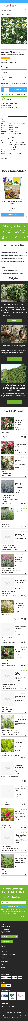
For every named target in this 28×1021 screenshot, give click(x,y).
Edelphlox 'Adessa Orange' (20, 445)
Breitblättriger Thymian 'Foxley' (20, 535)
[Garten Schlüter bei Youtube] (13, 1006)
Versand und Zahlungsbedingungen (8, 954)
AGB (18, 911)
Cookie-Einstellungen (5, 970)
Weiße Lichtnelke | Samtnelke (20, 627)
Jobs (2, 964)
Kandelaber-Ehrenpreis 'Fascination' (19, 558)
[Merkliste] (22, 436)
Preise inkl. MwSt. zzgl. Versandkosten (10, 83)
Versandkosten (23, 1015)
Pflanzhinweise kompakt (14, 346)
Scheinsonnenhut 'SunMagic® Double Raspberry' (20, 836)
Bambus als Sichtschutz (14, 304)
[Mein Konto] (23, 5)
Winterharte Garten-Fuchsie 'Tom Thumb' (19, 813)
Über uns (2, 949)
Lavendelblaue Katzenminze (19, 484)
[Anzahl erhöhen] (10, 89)
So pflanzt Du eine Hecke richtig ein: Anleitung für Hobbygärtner (14, 388)
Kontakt (4, 1)
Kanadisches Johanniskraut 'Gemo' (19, 766)
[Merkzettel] (20, 5)
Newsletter (3, 967)
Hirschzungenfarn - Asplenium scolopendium (20, 859)
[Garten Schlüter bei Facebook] (2, 1006)
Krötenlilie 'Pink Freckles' (20, 651)
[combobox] (12, 10)
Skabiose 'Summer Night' (20, 789)
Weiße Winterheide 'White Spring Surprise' (19, 674)
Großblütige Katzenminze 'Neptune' (19, 461)
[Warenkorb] (26, 5)
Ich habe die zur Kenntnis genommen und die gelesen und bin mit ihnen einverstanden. (14, 911)
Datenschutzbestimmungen (15, 909)
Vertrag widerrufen (7, 941)
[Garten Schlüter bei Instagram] (6, 1006)
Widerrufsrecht (4, 957)
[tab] (4, 115)
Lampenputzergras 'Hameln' (20, 512)
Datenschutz (18, 1012)
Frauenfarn (18, 742)
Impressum (9, 1012)
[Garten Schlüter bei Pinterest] (9, 1006)
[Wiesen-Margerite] (14, 30)
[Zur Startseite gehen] (11, 5)
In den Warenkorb (19, 90)
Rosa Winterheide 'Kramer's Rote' (20, 581)
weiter (14, 320)
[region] (14, 33)
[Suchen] (25, 10)
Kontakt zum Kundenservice (6, 932)
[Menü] (1, 5)
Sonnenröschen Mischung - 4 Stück (19, 421)
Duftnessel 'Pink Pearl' (20, 697)
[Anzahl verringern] (2, 89)
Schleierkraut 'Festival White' (19, 604)
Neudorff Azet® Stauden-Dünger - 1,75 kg (12, 202)
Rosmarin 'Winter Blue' (20, 720)
